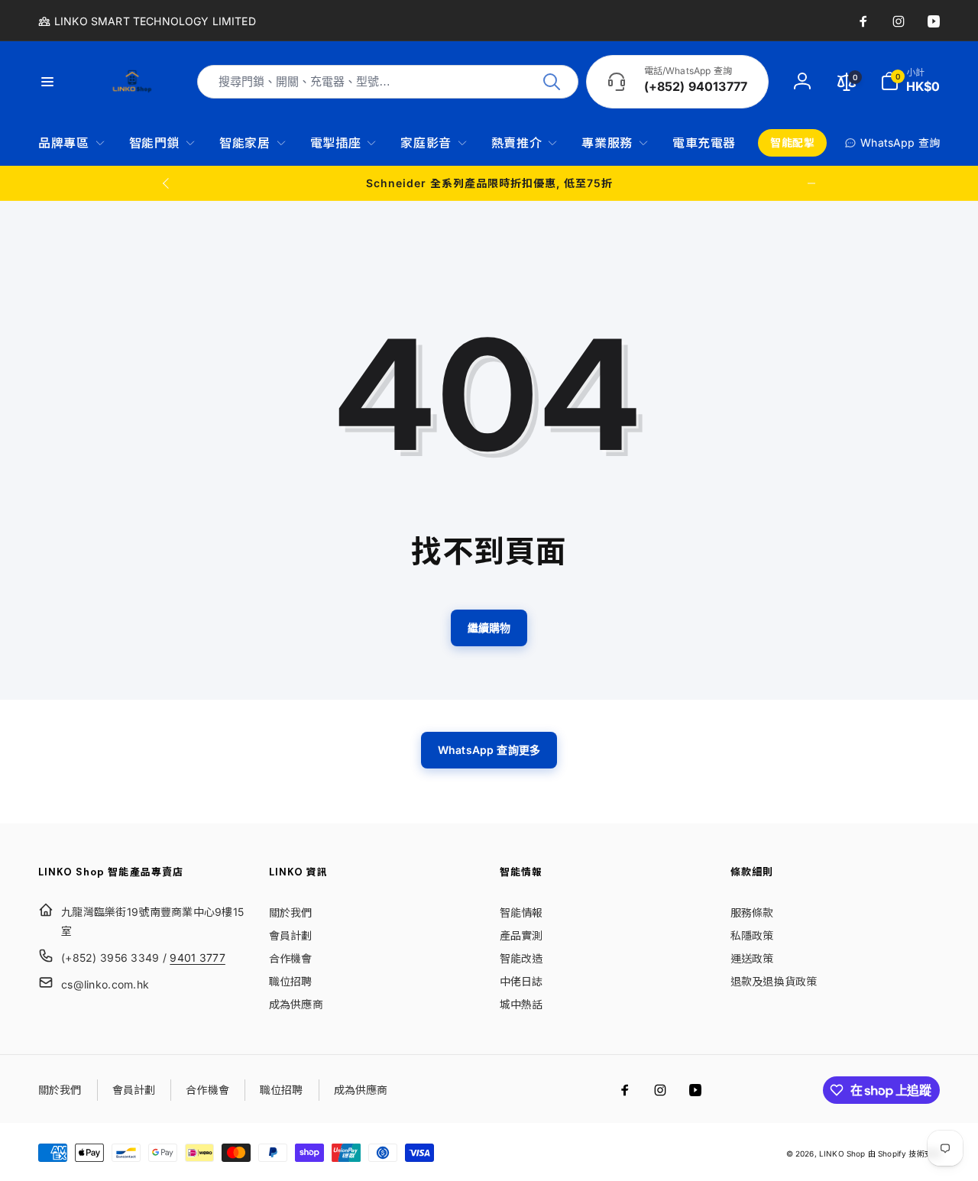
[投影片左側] (167, 183)
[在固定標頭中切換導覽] (56, 81)
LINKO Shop (842, 1153)
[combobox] (387, 82)
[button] (910, 81)
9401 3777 (197, 957)
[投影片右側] (811, 183)
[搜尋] (551, 81)
